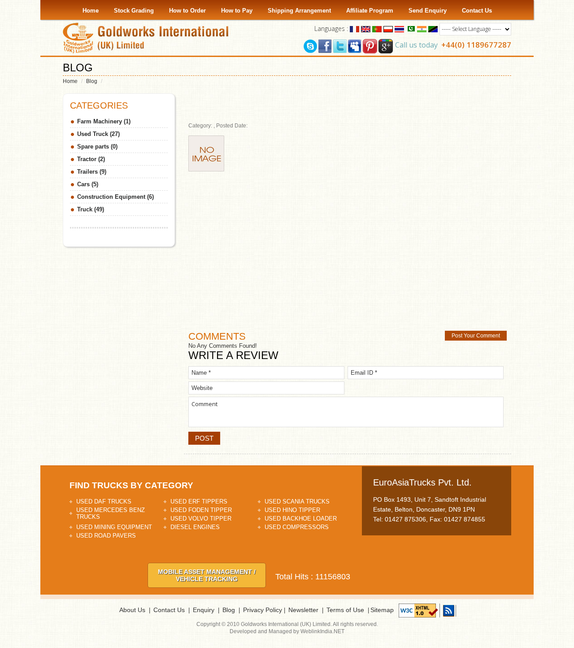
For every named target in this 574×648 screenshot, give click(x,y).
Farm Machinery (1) (103, 121)
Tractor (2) (91, 159)
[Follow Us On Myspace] (354, 45)
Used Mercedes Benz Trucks (110, 513)
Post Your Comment (476, 336)
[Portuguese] (377, 28)
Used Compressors (297, 527)
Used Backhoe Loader (301, 518)
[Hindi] (421, 28)
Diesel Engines (195, 527)
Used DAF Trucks (103, 501)
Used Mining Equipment (114, 527)
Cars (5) (87, 184)
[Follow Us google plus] (385, 45)
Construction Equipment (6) (115, 196)
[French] (354, 28)
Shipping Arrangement (299, 10)
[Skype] (310, 45)
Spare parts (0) (97, 146)
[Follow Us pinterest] (370, 45)
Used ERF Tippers (198, 501)
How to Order (187, 10)
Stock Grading (134, 10)
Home (91, 10)
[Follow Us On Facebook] (325, 45)
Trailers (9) (91, 171)
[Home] (148, 38)
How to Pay (236, 10)
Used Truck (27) (98, 134)
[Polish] (388, 28)
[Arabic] (410, 28)
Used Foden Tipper (201, 510)
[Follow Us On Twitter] (340, 45)
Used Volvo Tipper (200, 518)
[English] (365, 28)
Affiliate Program (369, 10)
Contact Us (477, 10)
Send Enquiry (428, 10)
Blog (91, 81)
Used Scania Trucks (297, 501)
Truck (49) (90, 209)
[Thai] (399, 28)
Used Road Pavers (106, 535)
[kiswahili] (433, 28)
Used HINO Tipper (292, 510)
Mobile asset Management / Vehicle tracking (207, 575)
